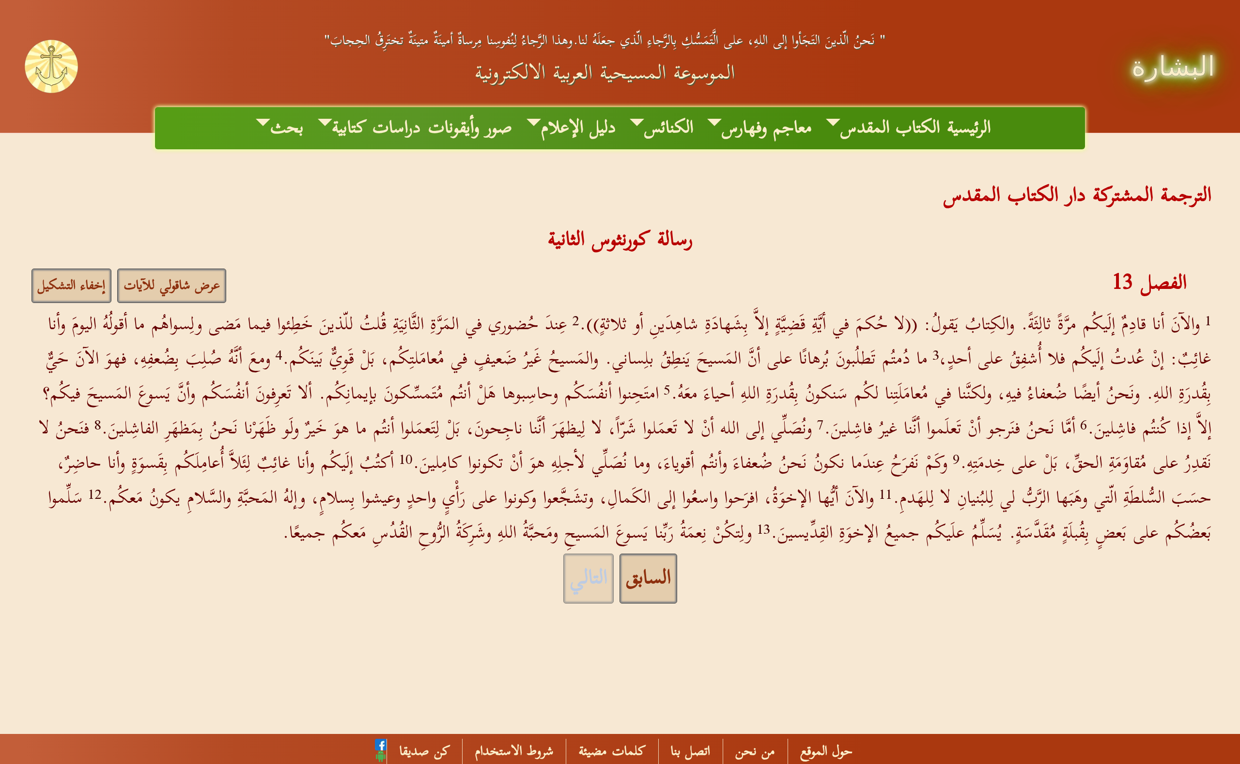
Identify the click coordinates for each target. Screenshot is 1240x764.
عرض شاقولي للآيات (172, 286)
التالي (588, 578)
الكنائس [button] (668, 128)
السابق (648, 578)
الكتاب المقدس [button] (890, 128)
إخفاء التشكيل (71, 286)
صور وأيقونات (470, 128)
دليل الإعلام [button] (578, 128)
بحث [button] (287, 128)
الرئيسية (969, 128)
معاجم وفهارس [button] (767, 128)
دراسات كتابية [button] (376, 128)
